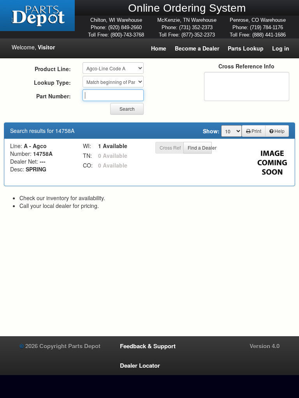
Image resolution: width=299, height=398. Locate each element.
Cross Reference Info (246, 66)
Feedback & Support (148, 346)
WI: (87, 146)
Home (158, 48)
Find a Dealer (200, 147)
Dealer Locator (140, 365)
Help (279, 130)
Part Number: (53, 96)
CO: (88, 165)
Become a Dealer (197, 48)
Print (255, 130)
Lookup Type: (52, 82)
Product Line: (53, 69)
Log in (280, 48)
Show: (211, 131)
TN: (87, 155)
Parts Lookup (246, 48)
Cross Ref (170, 147)
